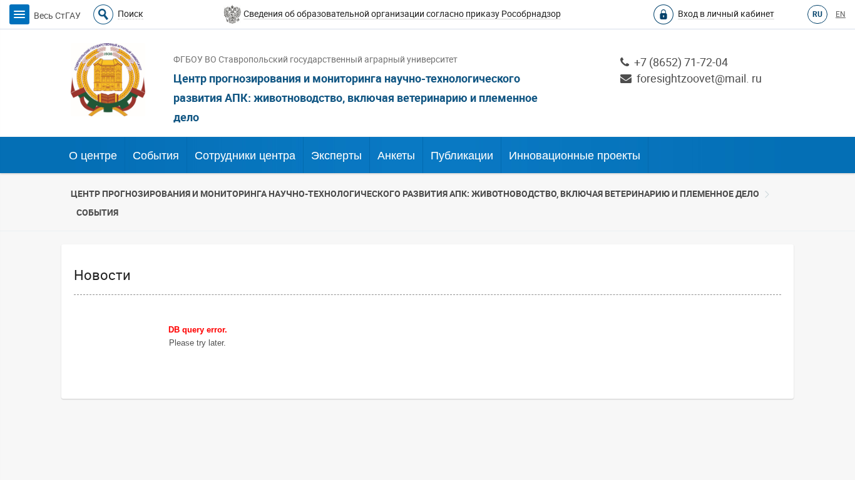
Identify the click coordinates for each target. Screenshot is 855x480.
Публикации (462, 155)
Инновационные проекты (574, 155)
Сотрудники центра (245, 155)
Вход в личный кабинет (726, 14)
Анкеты (396, 155)
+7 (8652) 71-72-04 (678, 62)
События (156, 155)
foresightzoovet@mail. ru (697, 78)
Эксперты (336, 155)
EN (841, 14)
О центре (93, 155)
